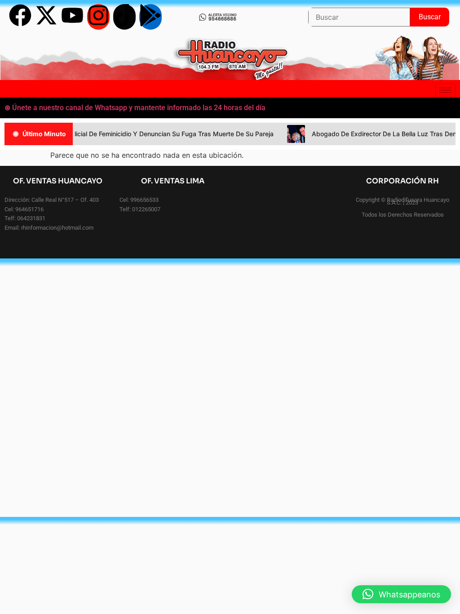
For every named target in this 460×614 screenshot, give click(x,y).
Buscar (434, 14)
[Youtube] (72, 17)
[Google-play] (150, 17)
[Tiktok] (124, 17)
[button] (401, 594)
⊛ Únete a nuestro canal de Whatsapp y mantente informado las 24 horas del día (134, 107)
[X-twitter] (46, 17)
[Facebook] (20, 17)
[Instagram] (98, 17)
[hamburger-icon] (445, 90)
